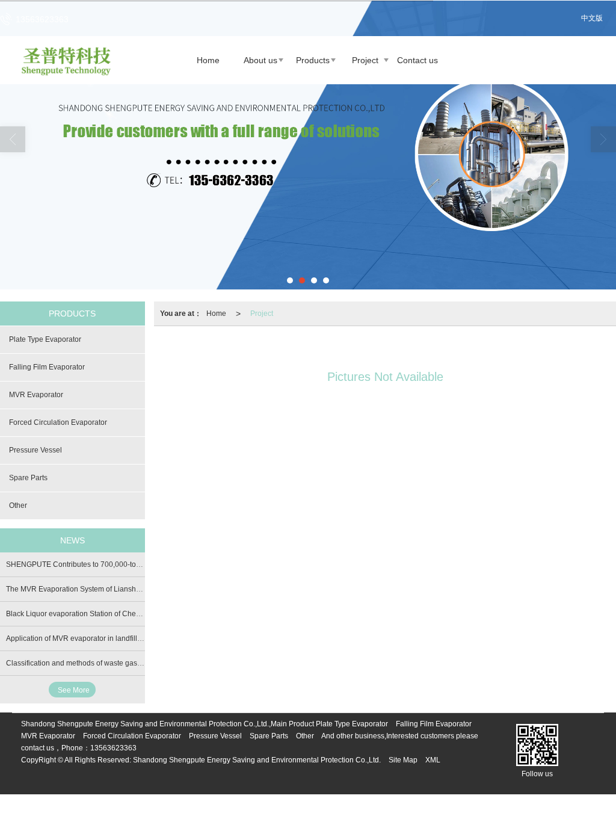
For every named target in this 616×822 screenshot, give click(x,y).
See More (74, 690)
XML (432, 760)
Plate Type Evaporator (45, 339)
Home (208, 60)
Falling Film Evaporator (47, 367)
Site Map (403, 760)
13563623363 (113, 748)
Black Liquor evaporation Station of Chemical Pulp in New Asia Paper (119, 614)
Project (365, 60)
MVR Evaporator (36, 395)
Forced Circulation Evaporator (58, 422)
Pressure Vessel (35, 450)
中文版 (592, 18)
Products (313, 60)
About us (260, 60)
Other (18, 505)
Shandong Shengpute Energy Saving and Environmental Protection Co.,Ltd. (257, 760)
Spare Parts (28, 478)
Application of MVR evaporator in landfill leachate (86, 638)
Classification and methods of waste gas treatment (88, 663)
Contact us (417, 60)
